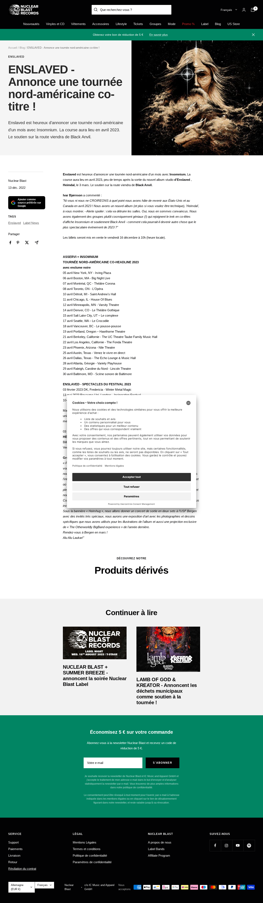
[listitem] (10, 242)
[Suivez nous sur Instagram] (226, 845)
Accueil (12, 47)
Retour (12, 862)
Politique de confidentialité (90, 855)
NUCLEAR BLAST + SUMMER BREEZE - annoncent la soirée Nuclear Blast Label (94, 675)
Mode (171, 24)
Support (13, 842)
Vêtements (78, 24)
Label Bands (156, 849)
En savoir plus (158, 34)
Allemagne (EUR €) (17, 887)
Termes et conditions (86, 849)
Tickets (138, 24)
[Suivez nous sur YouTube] (237, 845)
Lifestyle (121, 24)
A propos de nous (159, 842)
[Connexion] (244, 9)
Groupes (155, 24)
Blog (218, 24)
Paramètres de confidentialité (92, 862)
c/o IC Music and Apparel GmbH (99, 887)
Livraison (14, 855)
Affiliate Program (159, 855)
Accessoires (100, 24)
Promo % (188, 24)
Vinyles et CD (55, 24)
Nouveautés (31, 24)
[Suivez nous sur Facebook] (215, 845)
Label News (31, 223)
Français (226, 9)
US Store (233, 24)
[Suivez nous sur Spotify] (249, 845)
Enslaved (16, 56)
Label (204, 24)
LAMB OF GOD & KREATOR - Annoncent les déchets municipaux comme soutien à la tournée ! (166, 691)
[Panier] (253, 10)
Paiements (15, 849)
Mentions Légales (84, 842)
